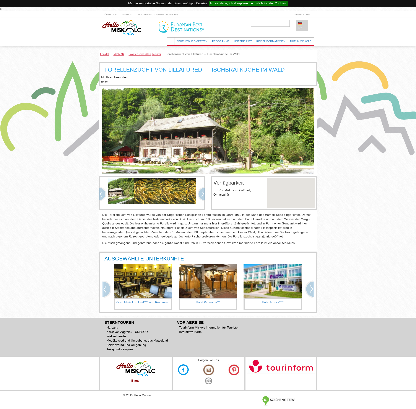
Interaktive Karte (190, 332)
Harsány (112, 327)
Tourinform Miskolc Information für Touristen (209, 327)
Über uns (110, 14)
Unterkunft (243, 41)
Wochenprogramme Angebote (158, 14)
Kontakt (127, 14)
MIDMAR (119, 54)
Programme (220, 41)
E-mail (135, 380)
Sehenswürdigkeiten (192, 41)
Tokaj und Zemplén (120, 349)
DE (300, 27)
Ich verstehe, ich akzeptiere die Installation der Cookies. (248, 3)
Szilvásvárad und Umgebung (126, 345)
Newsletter (302, 14)
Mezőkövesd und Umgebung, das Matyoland (137, 340)
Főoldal (104, 54)
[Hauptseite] (121, 27)
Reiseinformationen (271, 41)
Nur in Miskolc (301, 41)
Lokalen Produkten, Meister (145, 54)
